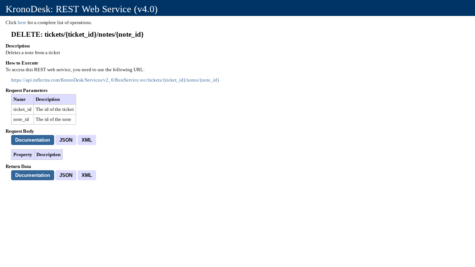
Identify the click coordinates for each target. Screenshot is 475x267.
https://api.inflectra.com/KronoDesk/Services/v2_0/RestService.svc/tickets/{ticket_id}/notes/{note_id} (115, 80)
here (22, 22)
